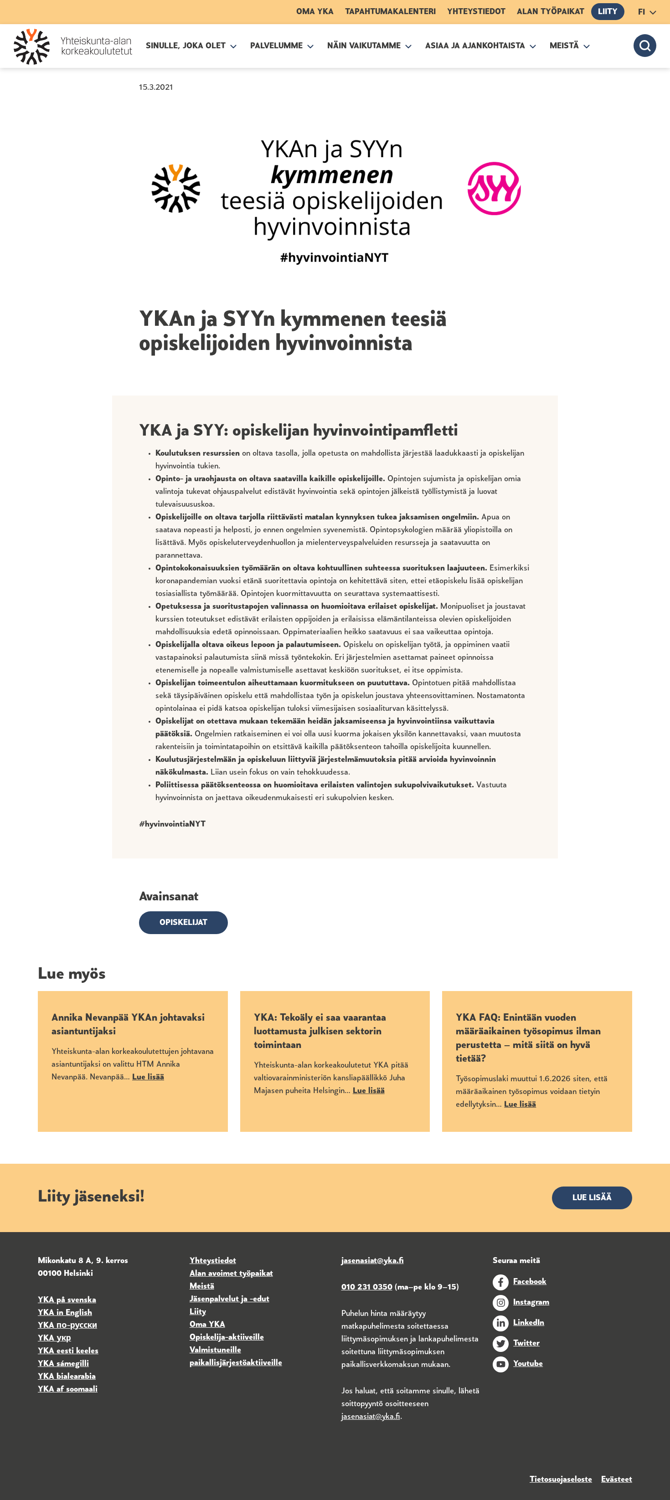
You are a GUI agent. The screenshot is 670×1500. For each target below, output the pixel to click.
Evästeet (616, 1480)
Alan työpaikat (550, 12)
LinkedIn (528, 1323)
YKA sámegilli (63, 1364)
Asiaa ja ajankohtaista (475, 46)
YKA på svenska (67, 1300)
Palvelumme (276, 46)
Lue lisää (592, 1198)
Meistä (564, 46)
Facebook (529, 1282)
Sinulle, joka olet (186, 46)
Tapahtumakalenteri (390, 12)
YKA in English (65, 1313)
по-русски (77, 1326)
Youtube (528, 1364)
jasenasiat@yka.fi (370, 1417)
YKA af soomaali (68, 1390)
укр (62, 1339)
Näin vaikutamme (364, 46)
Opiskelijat (183, 923)
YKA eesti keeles (68, 1351)
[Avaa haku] (645, 45)
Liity (608, 12)
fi (641, 13)
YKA (47, 1326)
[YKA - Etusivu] (73, 47)
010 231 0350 (366, 1288)
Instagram (531, 1303)
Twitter (526, 1344)
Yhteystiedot (476, 12)
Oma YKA (315, 12)
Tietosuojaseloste (561, 1480)
